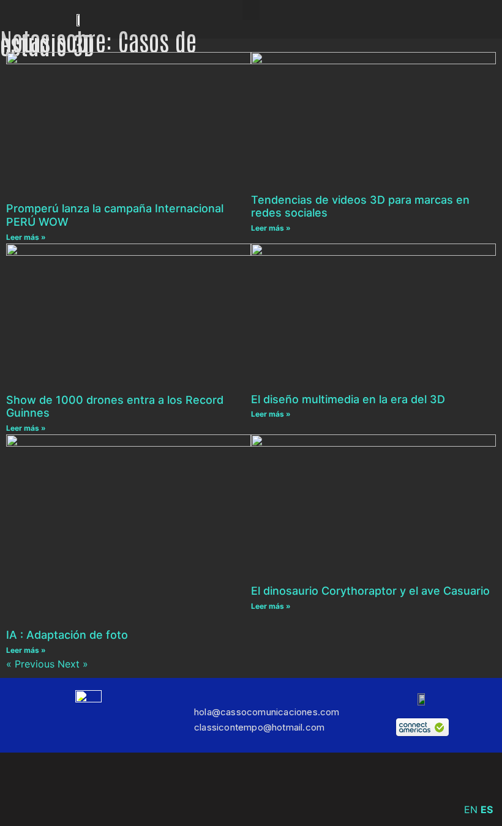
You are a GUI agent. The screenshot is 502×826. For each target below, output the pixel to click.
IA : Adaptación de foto (67, 634)
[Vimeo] (232, 789)
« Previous (30, 664)
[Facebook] (159, 789)
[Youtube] (342, 789)
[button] (251, 10)
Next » (73, 664)
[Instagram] (196, 789)
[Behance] (269, 789)
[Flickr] (306, 789)
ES (487, 809)
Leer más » (26, 237)
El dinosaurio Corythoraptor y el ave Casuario (370, 590)
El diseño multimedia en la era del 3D (348, 399)
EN (471, 809)
